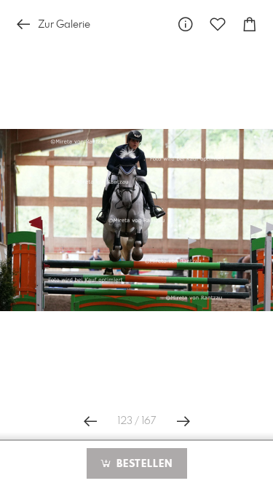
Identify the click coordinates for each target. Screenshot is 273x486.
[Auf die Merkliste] (217, 24)
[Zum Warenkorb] (249, 24)
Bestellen (143, 464)
